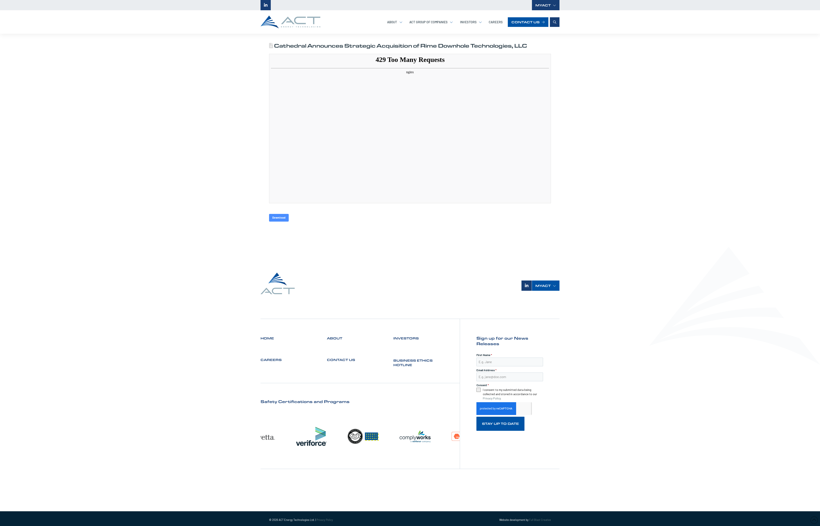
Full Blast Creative (540, 520)
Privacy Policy (492, 398)
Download (279, 217)
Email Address (486, 370)
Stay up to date (500, 423)
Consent (482, 385)
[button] (546, 5)
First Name (484, 355)
